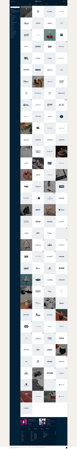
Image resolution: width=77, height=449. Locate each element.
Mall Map (22, 434)
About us (22, 433)
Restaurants (12, 29)
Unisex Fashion (12, 36)
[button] (13, 1)
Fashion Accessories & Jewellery (14, 22)
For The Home (12, 25)
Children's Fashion (12, 18)
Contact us (44, 437)
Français (64, 1)
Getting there (22, 435)
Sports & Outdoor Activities (13, 33)
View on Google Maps (45, 435)
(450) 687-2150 (44, 436)
